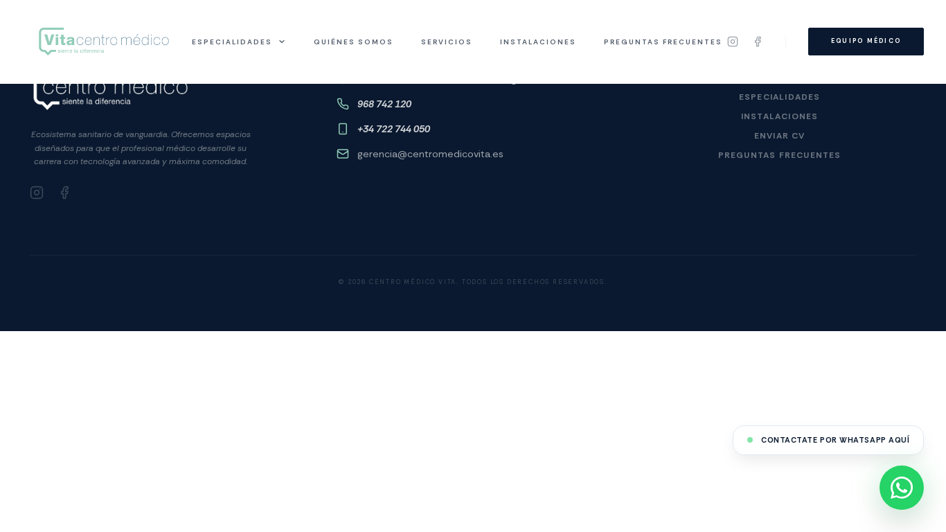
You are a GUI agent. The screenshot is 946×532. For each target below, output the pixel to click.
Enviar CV (779, 135)
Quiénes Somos (353, 41)
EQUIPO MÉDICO (866, 41)
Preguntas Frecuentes (663, 41)
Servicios (446, 41)
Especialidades (780, 97)
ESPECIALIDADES (232, 41)
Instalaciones (538, 41)
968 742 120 (384, 104)
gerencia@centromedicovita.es (430, 154)
